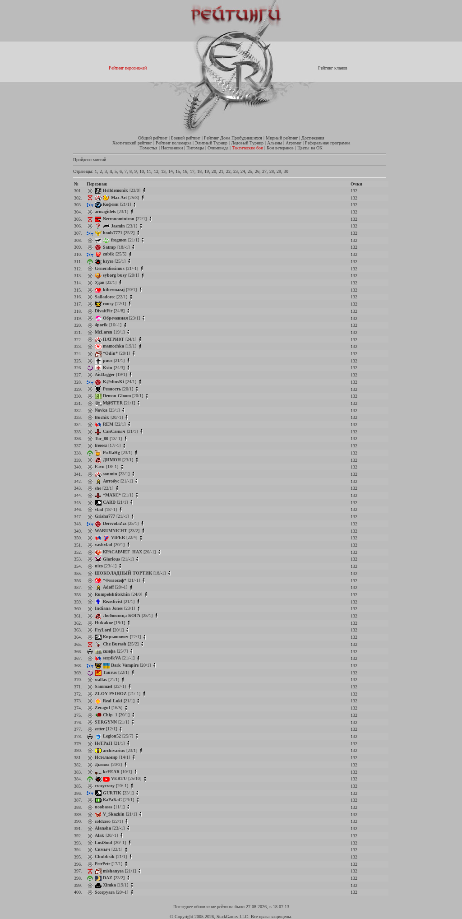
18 (199, 171)
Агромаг (293, 142)
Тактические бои (247, 147)
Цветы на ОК (310, 147)
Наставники (172, 147)
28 (271, 171)
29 (279, 171)
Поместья (148, 147)
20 (214, 171)
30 (286, 171)
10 (141, 171)
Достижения (312, 137)
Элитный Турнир (211, 142)
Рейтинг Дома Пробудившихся (233, 137)
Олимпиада (218, 147)
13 (163, 171)
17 (192, 171)
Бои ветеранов (280, 147)
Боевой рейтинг (185, 137)
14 (170, 171)
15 (178, 171)
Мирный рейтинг (282, 137)
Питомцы (195, 147)
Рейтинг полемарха (173, 142)
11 (149, 171)
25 (250, 171)
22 (228, 171)
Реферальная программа (327, 142)
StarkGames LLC (232, 916)
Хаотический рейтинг (132, 142)
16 (185, 171)
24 (242, 171)
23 (235, 171)
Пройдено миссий (89, 159)
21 (221, 171)
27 (264, 171)
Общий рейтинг (152, 137)
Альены (274, 142)
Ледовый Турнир (247, 142)
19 (206, 171)
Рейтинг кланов (332, 67)
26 (257, 171)
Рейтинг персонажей (128, 67)
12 (156, 171)
